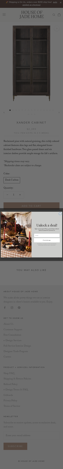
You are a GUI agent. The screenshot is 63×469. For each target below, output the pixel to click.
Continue (47, 240)
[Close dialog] (60, 213)
